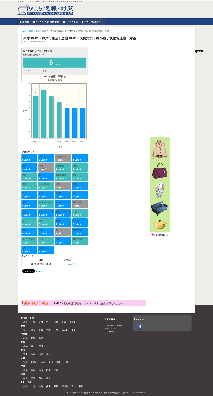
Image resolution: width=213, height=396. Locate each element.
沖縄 (25, 386)
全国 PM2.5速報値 (114, 325)
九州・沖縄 (26, 382)
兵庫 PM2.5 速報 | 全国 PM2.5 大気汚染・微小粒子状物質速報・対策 (47, 10)
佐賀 (41, 386)
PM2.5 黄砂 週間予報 (47, 22)
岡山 (48, 370)
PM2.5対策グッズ (94, 22)
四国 (23, 374)
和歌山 (34, 362)
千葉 (48, 330)
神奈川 (65, 330)
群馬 (41, 330)
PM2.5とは (71, 22)
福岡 (81, 386)
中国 (23, 366)
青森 (64, 322)
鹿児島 (65, 386)
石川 (41, 346)
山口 (41, 370)
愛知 (48, 354)
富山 (33, 346)
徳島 (25, 378)
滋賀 (25, 362)
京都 (50, 362)
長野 (41, 338)
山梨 (25, 338)
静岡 (41, 354)
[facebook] (139, 326)
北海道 (72, 322)
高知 (41, 378)
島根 (25, 370)
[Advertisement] (83, 289)
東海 (23, 350)
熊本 (48, 386)
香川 (48, 378)
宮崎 (73, 386)
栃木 (33, 330)
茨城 (25, 330)
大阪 (66, 362)
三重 (25, 354)
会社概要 (110, 332)
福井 (25, 346)
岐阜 (33, 354)
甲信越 (24, 334)
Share (39, 271)
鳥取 (33, 370)
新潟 (33, 338)
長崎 (56, 386)
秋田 (41, 322)
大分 (33, 386)
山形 (33, 322)
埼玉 (56, 330)
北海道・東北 (27, 318)
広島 (56, 370)
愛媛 (33, 378)
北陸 (23, 342)
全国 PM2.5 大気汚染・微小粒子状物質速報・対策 (105, 393)
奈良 (43, 362)
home (24, 31)
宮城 (48, 322)
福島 (25, 322)
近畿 (31, 31)
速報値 (25, 22)
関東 (23, 326)
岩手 (56, 322)
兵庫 (38, 31)
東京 (73, 330)
